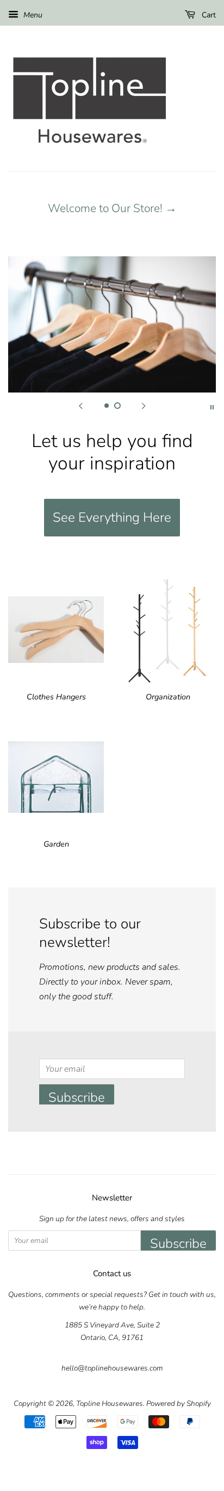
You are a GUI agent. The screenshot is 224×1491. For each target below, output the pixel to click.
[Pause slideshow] (212, 406)
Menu (31, 15)
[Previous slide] (80, 406)
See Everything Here (112, 517)
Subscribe (76, 1096)
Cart (208, 15)
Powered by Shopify (178, 1403)
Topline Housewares (109, 1403)
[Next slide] (143, 406)
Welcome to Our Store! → (112, 208)
